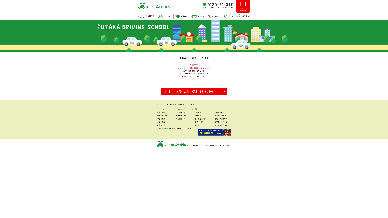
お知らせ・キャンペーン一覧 (186, 109)
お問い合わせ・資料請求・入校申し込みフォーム (175, 128)
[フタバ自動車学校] (154, 8)
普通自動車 (161, 112)
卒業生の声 (199, 122)
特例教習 (198, 115)
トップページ (162, 109)
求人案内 (198, 125)
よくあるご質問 (200, 119)
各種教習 (198, 112)
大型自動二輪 (181, 119)
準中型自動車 (162, 115)
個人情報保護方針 (221, 125)
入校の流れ (219, 112)
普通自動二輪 (181, 115)
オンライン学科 (220, 115)
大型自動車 (161, 122)
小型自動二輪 (181, 112)
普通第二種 (161, 125)
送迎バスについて (221, 119)
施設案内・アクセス (222, 122)
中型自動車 (161, 119)
